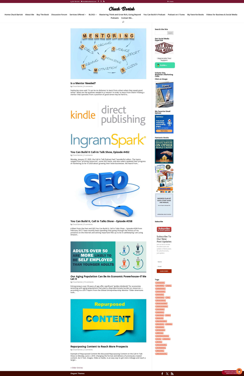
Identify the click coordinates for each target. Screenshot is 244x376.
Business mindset (160, 291)
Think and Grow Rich (161, 344)
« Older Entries (77, 368)
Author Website (160, 285)
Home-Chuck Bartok (14, 15)
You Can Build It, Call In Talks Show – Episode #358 (101, 221)
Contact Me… (127, 18)
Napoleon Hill (160, 318)
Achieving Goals (160, 282)
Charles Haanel (160, 297)
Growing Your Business (162, 306)
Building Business (161, 288)
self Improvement (160, 329)
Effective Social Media (161, 303)
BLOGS (92, 15)
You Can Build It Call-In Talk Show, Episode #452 (100, 152)
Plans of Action (160, 324)
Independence (160, 312)
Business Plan (160, 294)
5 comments (88, 155)
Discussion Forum (59, 15)
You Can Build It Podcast (154, 15)
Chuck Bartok (77, 86)
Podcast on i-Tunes (176, 15)
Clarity (168, 297)
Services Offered (77, 15)
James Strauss (160, 315)
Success (158, 338)
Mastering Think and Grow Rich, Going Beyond (120, 15)
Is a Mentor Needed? (83, 83)
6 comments (88, 86)
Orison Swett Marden (161, 321)
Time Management (161, 347)
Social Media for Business (162, 335)
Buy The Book (43, 15)
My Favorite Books (195, 15)
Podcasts (115, 18)
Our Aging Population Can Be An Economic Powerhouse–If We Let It (108, 278)
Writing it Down (160, 350)
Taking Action (166, 338)
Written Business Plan (161, 353)
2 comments (88, 350)
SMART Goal (159, 332)
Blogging (169, 285)
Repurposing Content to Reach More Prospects (99, 346)
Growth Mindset (160, 309)
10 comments (89, 282)
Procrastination (160, 326)
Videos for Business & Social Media (221, 15)
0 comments (88, 224)
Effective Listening (161, 300)
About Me (29, 15)
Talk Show (159, 341)
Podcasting (168, 324)
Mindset (168, 315)
